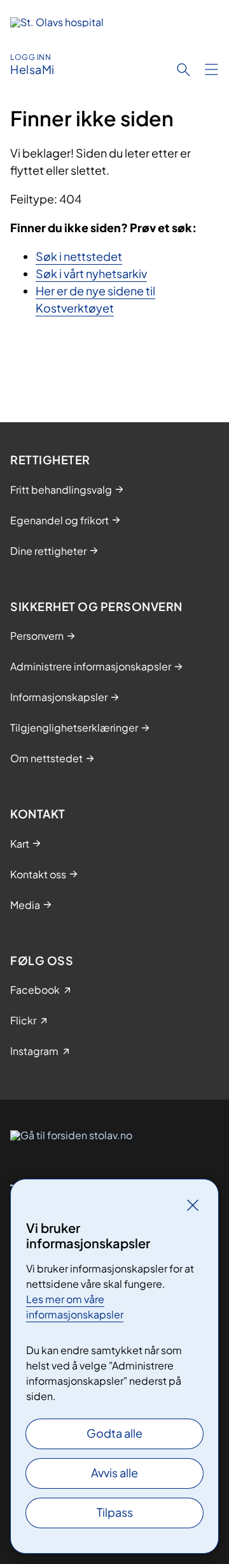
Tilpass (115, 1512)
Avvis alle (114, 1472)
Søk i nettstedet (79, 256)
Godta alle (114, 1433)
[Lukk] (193, 1205)
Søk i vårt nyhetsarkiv (91, 273)
